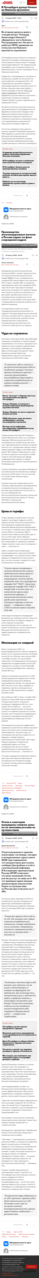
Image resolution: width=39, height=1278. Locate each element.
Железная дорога (30, 786)
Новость (9, 203)
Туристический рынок (9, 1234)
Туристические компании (26, 1234)
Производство (6, 793)
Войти (31, 2)
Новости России (21, 790)
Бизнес (20, 783)
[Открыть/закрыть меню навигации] (21, 2)
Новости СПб (11, 783)
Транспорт (18, 786)
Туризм (9, 1232)
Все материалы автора (10, 28)
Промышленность (8, 790)
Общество (25, 1237)
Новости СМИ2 (8, 224)
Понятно (31, 1267)
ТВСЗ (10, 278)
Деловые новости (7, 786)
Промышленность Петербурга (12, 788)
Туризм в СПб (18, 1232)
